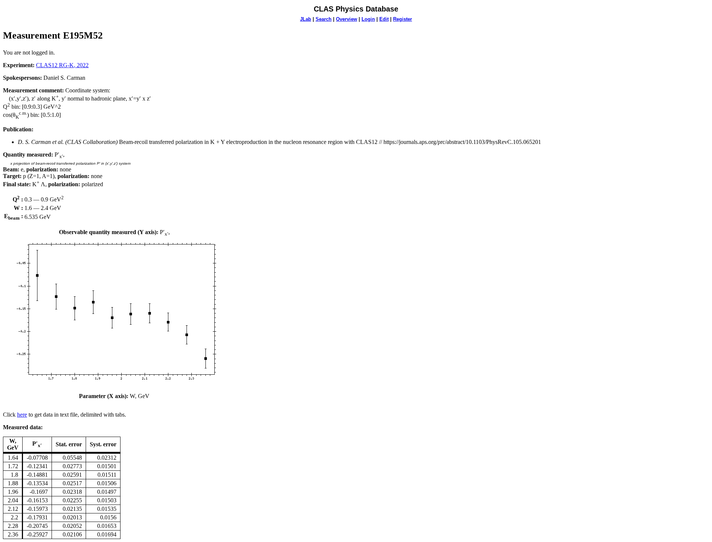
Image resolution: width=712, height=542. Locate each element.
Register (402, 19)
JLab (305, 19)
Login (368, 19)
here (22, 414)
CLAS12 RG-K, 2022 (62, 65)
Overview (346, 19)
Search (324, 19)
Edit (384, 19)
